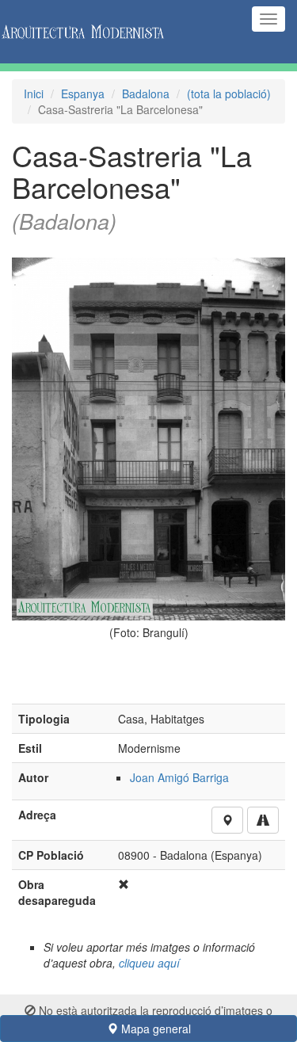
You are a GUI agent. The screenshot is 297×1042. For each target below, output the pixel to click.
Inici (34, 93)
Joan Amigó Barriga (179, 777)
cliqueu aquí (149, 963)
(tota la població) (229, 93)
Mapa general (154, 1028)
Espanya (83, 93)
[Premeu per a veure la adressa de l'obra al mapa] (227, 820)
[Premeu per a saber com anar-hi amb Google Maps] (263, 820)
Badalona (145, 93)
